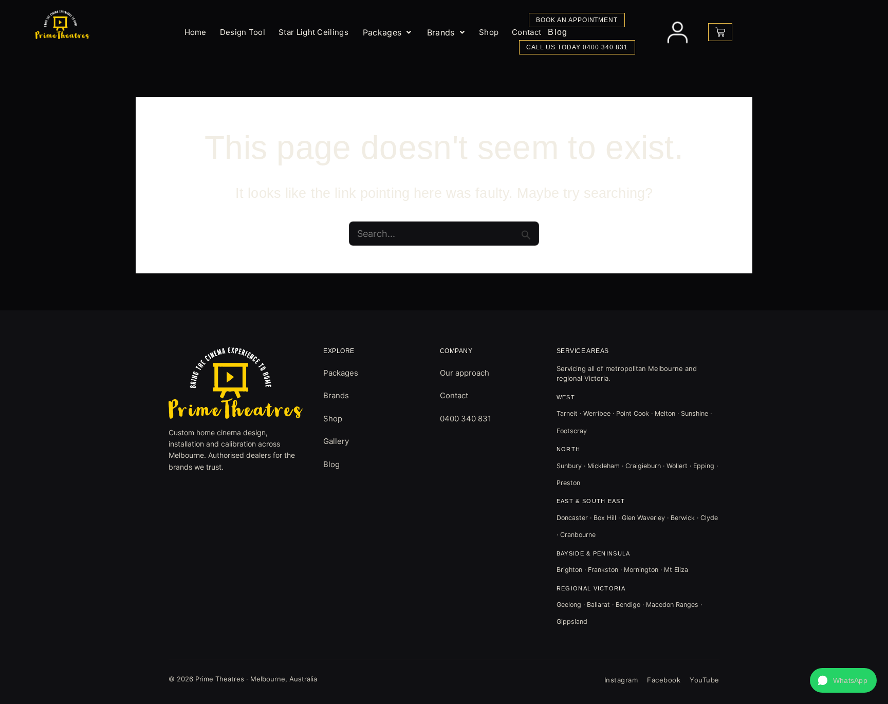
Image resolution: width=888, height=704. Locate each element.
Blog (331, 464)
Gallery (336, 441)
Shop (332, 418)
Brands (441, 32)
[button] (387, 32)
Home (195, 32)
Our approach (464, 373)
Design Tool (242, 32)
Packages (382, 32)
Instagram (621, 680)
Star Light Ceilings (313, 32)
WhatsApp (850, 680)
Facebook (663, 680)
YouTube (704, 680)
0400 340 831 (465, 418)
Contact (454, 395)
